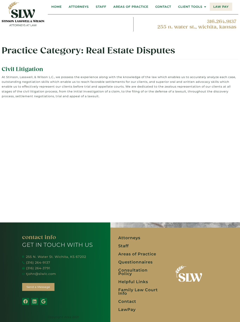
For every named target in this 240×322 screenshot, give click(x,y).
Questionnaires (135, 262)
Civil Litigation (22, 69)
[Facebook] (25, 301)
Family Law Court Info (138, 291)
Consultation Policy (133, 272)
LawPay (127, 309)
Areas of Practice (130, 6)
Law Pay (221, 6)
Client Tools (190, 6)
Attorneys (79, 6)
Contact (163, 6)
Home (56, 6)
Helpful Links (133, 281)
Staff (101, 6)
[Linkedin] (34, 301)
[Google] (43, 301)
